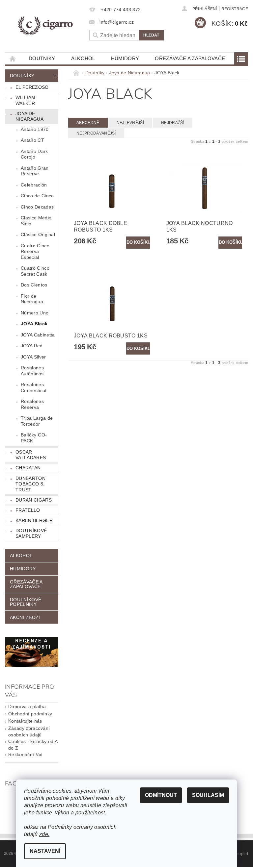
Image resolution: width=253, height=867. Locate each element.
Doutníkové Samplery (31, 533)
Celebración (34, 184)
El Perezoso (32, 87)
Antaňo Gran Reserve (35, 171)
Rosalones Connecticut (34, 387)
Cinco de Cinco (37, 195)
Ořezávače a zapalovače (190, 58)
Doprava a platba (27, 706)
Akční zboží (25, 617)
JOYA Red (32, 345)
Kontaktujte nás (25, 721)
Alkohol (83, 58)
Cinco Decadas (37, 207)
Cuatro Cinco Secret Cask (35, 271)
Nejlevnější (130, 122)
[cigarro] (45, 26)
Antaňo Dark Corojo (34, 154)
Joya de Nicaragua (29, 116)
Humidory (125, 58)
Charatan (28, 467)
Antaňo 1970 (35, 129)
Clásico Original (38, 234)
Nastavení (45, 851)
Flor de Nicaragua (32, 299)
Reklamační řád (25, 754)
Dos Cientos (34, 284)
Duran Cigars (33, 500)
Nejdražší (172, 122)
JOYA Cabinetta (38, 334)
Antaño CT (32, 140)
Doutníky (42, 58)
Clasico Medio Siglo (36, 220)
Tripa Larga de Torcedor (37, 421)
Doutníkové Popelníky (25, 602)
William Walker (25, 100)
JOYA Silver (33, 356)
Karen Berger (34, 520)
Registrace (234, 9)
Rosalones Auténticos (32, 370)
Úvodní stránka (13, 58)
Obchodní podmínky (30, 713)
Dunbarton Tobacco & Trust (30, 484)
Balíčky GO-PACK (34, 437)
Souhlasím (208, 795)
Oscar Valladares (30, 454)
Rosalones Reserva (32, 404)
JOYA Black (34, 323)
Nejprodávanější (96, 133)
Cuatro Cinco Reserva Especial (35, 251)
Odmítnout (161, 795)
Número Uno (34, 312)
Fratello (27, 510)
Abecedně (87, 122)
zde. (44, 834)
